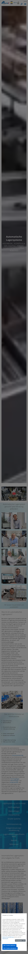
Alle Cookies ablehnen (9, 945)
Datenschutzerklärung (8, 937)
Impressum (5, 938)
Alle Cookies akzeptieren (10, 948)
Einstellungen (19, 940)
